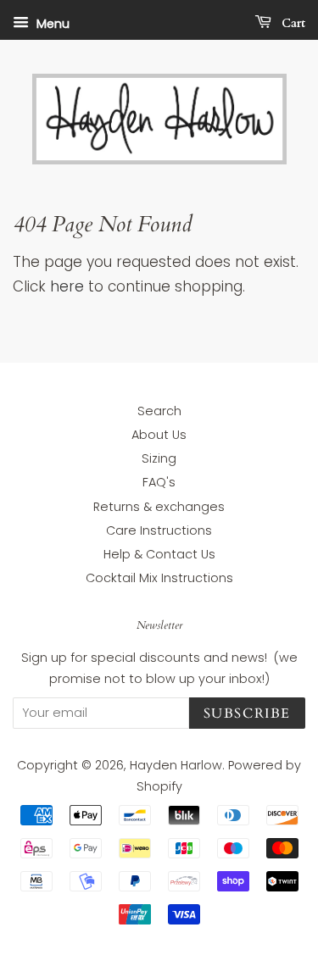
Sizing (159, 458)
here (67, 286)
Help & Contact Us (159, 554)
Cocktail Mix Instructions (159, 577)
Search (159, 411)
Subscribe (247, 713)
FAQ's (159, 482)
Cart (291, 23)
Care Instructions (159, 530)
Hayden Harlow (176, 765)
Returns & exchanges (159, 506)
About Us (159, 434)
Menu (51, 23)
